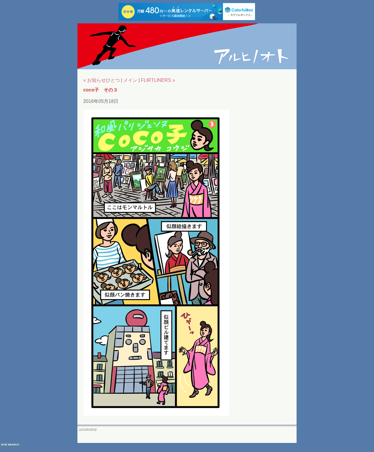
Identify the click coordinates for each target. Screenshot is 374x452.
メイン (130, 80)
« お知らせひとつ (101, 80)
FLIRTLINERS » (158, 80)
